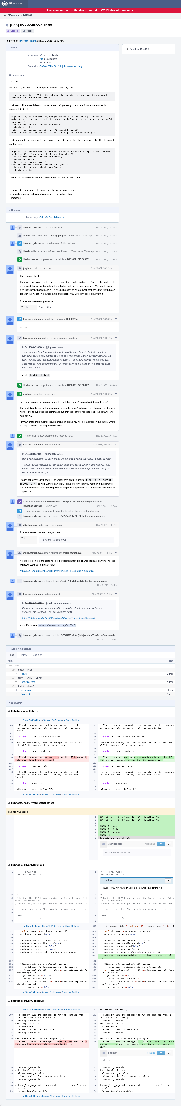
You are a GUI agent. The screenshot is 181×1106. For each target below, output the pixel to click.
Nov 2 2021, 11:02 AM (106, 506)
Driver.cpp (26, 690)
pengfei (62, 235)
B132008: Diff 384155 (78, 385)
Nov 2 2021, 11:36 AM (106, 525)
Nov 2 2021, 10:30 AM (101, 319)
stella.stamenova (32, 553)
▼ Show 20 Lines (71, 720)
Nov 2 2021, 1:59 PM (102, 594)
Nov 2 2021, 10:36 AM (101, 394)
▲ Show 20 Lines (31, 794)
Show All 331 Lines (50, 992)
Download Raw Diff (139, 49)
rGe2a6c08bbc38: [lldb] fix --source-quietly (60, 66)
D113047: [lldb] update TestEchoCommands (83, 581)
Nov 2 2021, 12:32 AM (106, 227)
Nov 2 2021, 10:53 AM (101, 444)
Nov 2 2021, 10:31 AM (101, 338)
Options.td (26, 694)
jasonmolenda (51, 55)
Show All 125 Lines (50, 1096)
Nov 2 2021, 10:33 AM (106, 385)
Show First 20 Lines (32, 720)
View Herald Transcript (80, 235)
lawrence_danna (27, 40)
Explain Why (51, 506)
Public (29, 30)
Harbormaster (30, 259)
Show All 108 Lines (52, 1009)
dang (54, 235)
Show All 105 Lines (52, 720)
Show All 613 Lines (51, 926)
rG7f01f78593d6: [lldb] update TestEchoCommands (87, 635)
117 (26, 307)
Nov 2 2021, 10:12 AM (101, 268)
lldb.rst (24, 673)
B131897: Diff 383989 (78, 259)
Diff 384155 (72, 319)
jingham (48, 62)
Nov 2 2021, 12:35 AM (106, 259)
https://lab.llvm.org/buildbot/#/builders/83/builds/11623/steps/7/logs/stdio (57, 571)
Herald (26, 235)
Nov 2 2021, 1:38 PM (107, 585)
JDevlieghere (50, 59)
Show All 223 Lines (50, 794)
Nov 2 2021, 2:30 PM (107, 640)
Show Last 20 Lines (71, 794)
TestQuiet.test (27, 682)
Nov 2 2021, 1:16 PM (102, 553)
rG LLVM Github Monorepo (52, 217)
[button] (161, 844)
